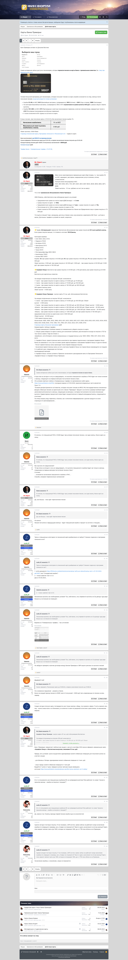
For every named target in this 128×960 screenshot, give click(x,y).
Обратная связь (86, 952)
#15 (106, 703)
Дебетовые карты (37, 920)
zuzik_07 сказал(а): (42, 562)
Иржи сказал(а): (41, 457)
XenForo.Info (67, 957)
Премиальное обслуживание (40, 914)
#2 (106, 172)
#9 (106, 534)
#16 (106, 727)
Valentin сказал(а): (41, 590)
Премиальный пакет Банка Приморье (36, 913)
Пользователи (53, 17)
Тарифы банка (25, 149)
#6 (106, 453)
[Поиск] (106, 17)
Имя (36, 888)
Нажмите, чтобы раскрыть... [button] (71, 743)
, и (30, 158)
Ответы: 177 (29, 45)
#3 (106, 227)
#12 (106, 610)
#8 (106, 510)
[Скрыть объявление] (106, 22)
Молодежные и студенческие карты (36, 929)
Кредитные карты (37, 909)
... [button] (29, 40)
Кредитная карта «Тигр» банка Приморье (37, 907)
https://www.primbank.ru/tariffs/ (44, 383)
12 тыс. (42, 35)
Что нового (37, 17)
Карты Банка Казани (31, 918)
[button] (30, 17)
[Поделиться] (107, 45)
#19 (106, 822)
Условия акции (25, 145)
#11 (106, 586)
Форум (25, 17)
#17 (106, 777)
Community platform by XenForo (58, 954)
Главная (101, 952)
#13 (106, 653)
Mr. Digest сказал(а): (42, 369)
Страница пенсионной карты (29, 133)
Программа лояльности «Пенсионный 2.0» (52, 133)
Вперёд (37, 40)
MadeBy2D (66, 956)
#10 (106, 558)
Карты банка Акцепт (31, 923)
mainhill (25, 909)
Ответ (95, 154)
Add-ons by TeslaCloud (77, 954)
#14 (106, 677)
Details (74, 956)
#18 (106, 801)
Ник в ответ (103, 154)
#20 (106, 846)
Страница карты (40, 325)
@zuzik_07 (38, 680)
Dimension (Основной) (29, 952)
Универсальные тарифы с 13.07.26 (41, 149)
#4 (106, 366)
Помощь (95, 952)
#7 (106, 487)
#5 (106, 432)
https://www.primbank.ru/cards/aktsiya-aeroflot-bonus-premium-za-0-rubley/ (64, 769)
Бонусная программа (52, 325)
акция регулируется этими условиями (45, 99)
